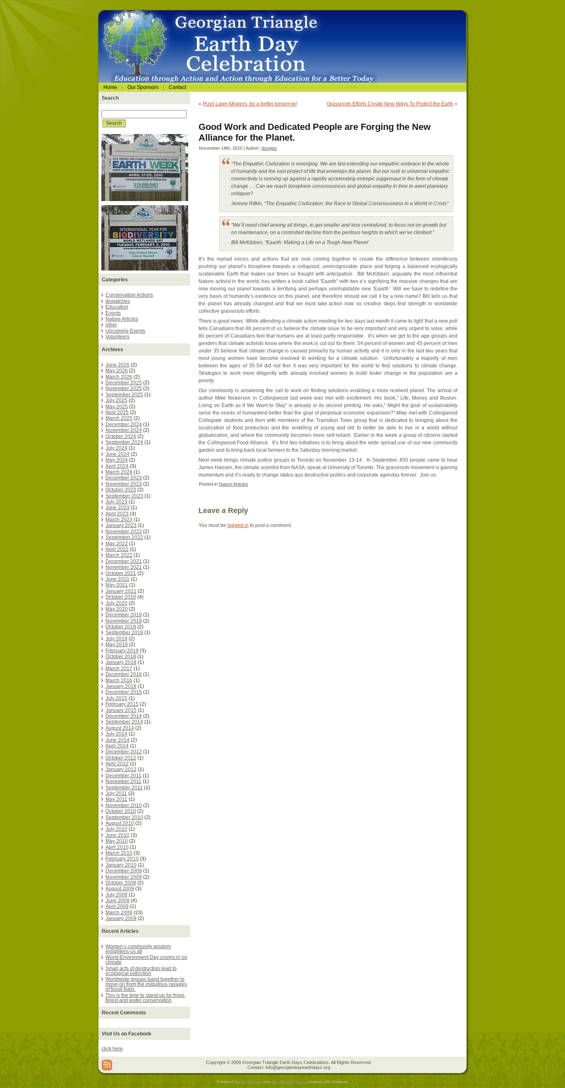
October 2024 (120, 436)
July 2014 (116, 734)
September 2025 (124, 395)
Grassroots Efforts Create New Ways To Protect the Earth (390, 104)
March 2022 (118, 555)
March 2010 (118, 853)
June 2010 (117, 835)
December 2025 (123, 383)
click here (112, 1049)
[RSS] (107, 1065)
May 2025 (116, 407)
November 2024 (123, 430)
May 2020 (116, 609)
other (111, 325)
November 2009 (123, 877)
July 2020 (116, 603)
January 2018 (120, 662)
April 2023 (117, 514)
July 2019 (116, 639)
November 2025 (123, 388)
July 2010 (116, 829)
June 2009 (117, 900)
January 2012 (120, 769)
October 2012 (120, 758)
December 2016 (123, 674)
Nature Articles (121, 319)
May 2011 (116, 799)
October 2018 (120, 656)
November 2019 (123, 621)
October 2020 (120, 597)
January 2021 (120, 591)
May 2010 (116, 841)
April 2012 (117, 764)
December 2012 (123, 752)
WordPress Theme (288, 1081)
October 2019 (120, 627)
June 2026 (117, 365)
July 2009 (116, 895)
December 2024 (123, 424)
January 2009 (120, 918)
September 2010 (124, 817)
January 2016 (120, 686)
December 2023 (123, 478)
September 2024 (124, 442)
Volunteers (117, 337)
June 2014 (117, 740)
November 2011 (123, 781)
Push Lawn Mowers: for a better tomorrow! (250, 104)
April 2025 (117, 412)
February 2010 (122, 859)
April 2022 (117, 549)
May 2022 (116, 543)
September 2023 (124, 496)
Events (113, 313)
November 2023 (123, 484)
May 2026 (116, 371)
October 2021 (120, 573)
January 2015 (120, 710)
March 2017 (118, 668)
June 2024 (117, 454)
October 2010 (120, 811)
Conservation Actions (129, 295)
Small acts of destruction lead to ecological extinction (141, 971)
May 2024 (116, 460)
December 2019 (123, 615)
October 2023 (120, 490)
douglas (269, 148)
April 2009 (117, 906)
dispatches (117, 301)
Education (116, 307)
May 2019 (116, 644)
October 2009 (120, 883)
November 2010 (123, 805)
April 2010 (117, 847)
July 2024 (116, 448)
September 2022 (124, 537)
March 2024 (118, 472)
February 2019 (122, 651)
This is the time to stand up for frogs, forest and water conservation (145, 997)
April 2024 (117, 466)
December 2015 (123, 692)
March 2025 (118, 418)
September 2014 (124, 722)
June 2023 (117, 507)
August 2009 (119, 888)
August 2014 (119, 728)
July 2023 (116, 502)
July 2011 (116, 793)
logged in (238, 525)
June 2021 (117, 579)
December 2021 (123, 561)
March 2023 (118, 519)
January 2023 (120, 525)
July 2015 (116, 698)
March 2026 (118, 377)
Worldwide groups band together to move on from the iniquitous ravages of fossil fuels (146, 984)
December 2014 (123, 716)
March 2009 (118, 912)
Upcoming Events (125, 331)
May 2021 (116, 585)
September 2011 (124, 788)
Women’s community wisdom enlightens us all (138, 949)
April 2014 (117, 746)
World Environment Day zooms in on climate (146, 959)
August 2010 (119, 823)
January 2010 (120, 865)
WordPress (251, 1081)
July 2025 (116, 400)
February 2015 (122, 704)
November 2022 (123, 531)
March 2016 (118, 680)
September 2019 (124, 632)
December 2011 (123, 776)
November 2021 (123, 567)
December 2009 (123, 871)
